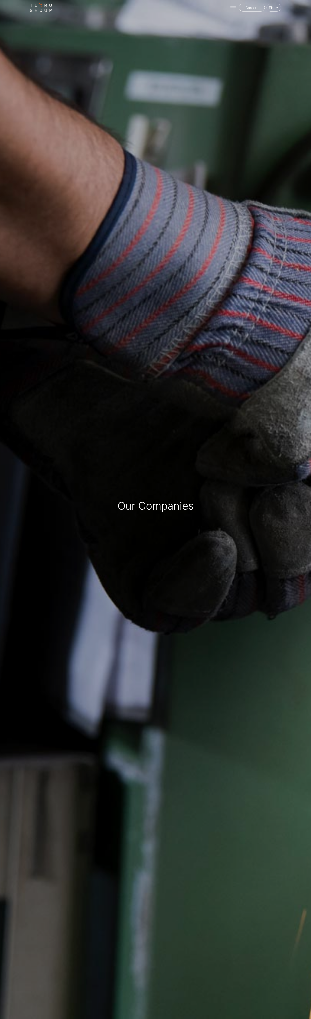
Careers (251, 8)
